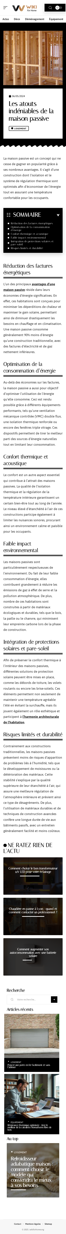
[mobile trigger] (6, 7)
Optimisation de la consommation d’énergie (30, 228)
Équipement (17, 1122)
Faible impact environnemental (28, 237)
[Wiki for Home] (24, 7)
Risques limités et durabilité (27, 248)
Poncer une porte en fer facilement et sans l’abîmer (29, 1066)
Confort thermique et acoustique (29, 233)
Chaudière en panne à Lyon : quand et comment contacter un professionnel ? (33, 910)
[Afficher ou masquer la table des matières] (50, 215)
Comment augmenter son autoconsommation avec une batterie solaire (33, 952)
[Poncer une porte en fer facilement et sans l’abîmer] (31, 1036)
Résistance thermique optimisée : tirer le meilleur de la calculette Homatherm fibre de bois (29, 1127)
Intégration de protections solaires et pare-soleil (32, 243)
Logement (20, 128)
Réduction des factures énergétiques (32, 223)
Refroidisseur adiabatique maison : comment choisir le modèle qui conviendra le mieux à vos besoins (32, 1172)
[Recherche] (50, 7)
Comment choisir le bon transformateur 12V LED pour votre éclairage (33, 870)
